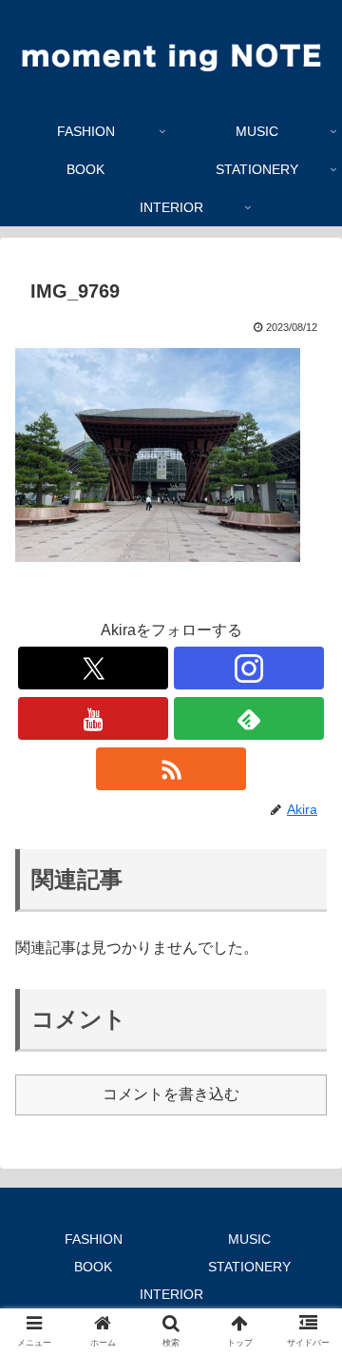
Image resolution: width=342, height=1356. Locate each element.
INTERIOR (171, 1294)
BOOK (93, 1266)
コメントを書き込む (171, 1094)
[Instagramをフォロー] (248, 668)
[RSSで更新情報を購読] (170, 768)
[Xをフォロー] (92, 668)
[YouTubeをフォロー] (92, 718)
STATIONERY (249, 1266)
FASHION (94, 1239)
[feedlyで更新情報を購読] (248, 718)
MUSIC (249, 1239)
